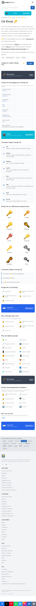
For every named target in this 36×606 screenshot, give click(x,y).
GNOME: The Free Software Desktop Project (13, 583)
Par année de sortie (7, 550)
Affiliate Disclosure (6, 576)
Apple (3, 522)
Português (13, 443)
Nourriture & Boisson (7, 513)
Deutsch (17, 441)
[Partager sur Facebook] (2, 604)
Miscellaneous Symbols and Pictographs (13, 127)
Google (4, 525)
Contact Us (5, 581)
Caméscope (24, 344)
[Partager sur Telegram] (20, 604)
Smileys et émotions (7, 508)
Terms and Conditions (7, 571)
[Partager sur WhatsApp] (15, 604)
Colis (22, 360)
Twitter (3, 532)
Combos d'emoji (6, 546)
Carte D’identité (25, 352)
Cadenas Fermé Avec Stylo (9, 296)
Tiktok (3, 539)
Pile (4, 340)
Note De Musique (8, 364)
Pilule (5, 360)
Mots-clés (4, 548)
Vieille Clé (6, 291)
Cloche (22, 348)
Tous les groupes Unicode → (9, 490)
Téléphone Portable (9, 352)
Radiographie (24, 372)
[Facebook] (3, 464)
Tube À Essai (7, 372)
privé (3, 418)
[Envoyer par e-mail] (33, 604)
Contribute (4, 569)
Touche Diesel (7, 407)
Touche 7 (23, 407)
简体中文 (27, 443)
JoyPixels (4, 537)
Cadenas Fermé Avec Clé (26, 292)
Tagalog (5, 448)
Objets (13, 17)
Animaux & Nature (6, 485)
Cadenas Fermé (25, 296)
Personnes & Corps (7, 471)
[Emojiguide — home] (8, 2)
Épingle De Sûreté (8, 344)
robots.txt (10, 593)
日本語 (4, 446)
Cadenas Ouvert (8, 300)
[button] (18, 90)
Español (11, 441)
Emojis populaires (6, 555)
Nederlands (6, 443)
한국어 (10, 446)
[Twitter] (6, 464)
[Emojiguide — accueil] (3, 456)
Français (24, 441)
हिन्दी (21, 446)
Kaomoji (4, 560)
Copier (30, 63)
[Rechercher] (33, 7)
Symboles (4, 478)
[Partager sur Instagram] (24, 604)
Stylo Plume (6, 348)
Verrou (19, 17)
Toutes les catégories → (8, 516)
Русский (21, 443)
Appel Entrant (24, 356)
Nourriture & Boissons (7, 487)
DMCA (3, 579)
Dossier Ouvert (24, 364)
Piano (22, 399)
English (4, 441)
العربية (15, 446)
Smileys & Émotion (7, 483)
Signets (22, 340)
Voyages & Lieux (6, 480)
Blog (3, 558)
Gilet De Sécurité (8, 356)
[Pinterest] (9, 464)
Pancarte (6, 368)
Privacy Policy (5, 574)
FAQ (3, 562)
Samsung (4, 534)
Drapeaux (4, 473)
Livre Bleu (23, 368)
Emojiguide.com (5, 17)
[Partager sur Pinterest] (11, 604)
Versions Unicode (6, 553)
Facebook (4, 527)
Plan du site (4, 593)
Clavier (22, 403)
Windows (4, 529)
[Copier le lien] (29, 604)
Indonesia (26, 446)
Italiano (30, 441)
